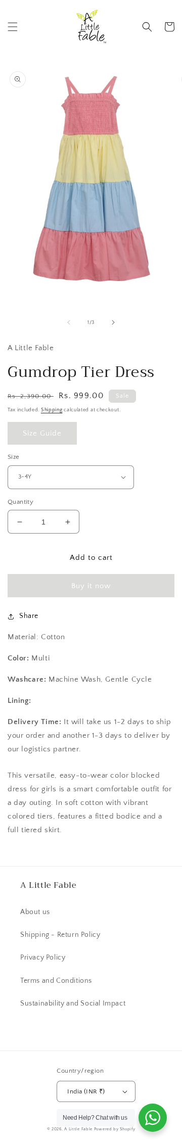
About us (35, 912)
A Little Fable (79, 1129)
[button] (13, 27)
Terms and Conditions (56, 981)
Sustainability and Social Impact (72, 1003)
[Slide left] (69, 322)
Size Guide (42, 433)
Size (14, 456)
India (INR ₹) (86, 1091)
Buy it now (91, 586)
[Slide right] (113, 322)
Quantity (20, 501)
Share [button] (28, 616)
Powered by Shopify (114, 1129)
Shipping (52, 410)
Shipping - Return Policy (60, 935)
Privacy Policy (42, 957)
